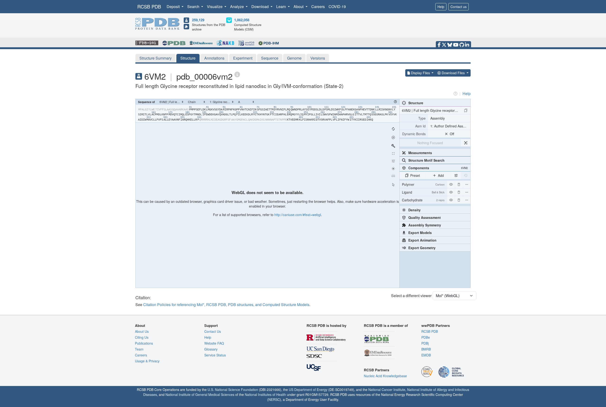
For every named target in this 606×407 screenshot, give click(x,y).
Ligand (423, 192)
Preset (415, 175)
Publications (144, 343)
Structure (188, 58)
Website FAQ (214, 343)
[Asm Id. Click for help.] (414, 126)
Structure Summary (155, 58)
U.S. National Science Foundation (233, 389)
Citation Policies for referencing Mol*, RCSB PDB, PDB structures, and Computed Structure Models (226, 304)
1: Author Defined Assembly (450, 126)
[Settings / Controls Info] (393, 161)
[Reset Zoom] (393, 129)
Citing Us (141, 337)
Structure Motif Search (426, 160)
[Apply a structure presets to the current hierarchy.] (465, 110)
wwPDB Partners (435, 325)
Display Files (420, 72)
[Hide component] (451, 184)
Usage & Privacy (147, 361)
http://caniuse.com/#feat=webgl (297, 214)
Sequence (269, 58)
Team (139, 349)
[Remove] (459, 184)
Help (440, 6)
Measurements (420, 152)
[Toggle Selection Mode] (393, 184)
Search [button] (193, 6)
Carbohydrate (423, 200)
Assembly (437, 118)
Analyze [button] (237, 6)
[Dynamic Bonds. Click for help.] (414, 134)
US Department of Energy (308, 389)
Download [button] (260, 6)
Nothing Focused (430, 142)
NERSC (274, 399)
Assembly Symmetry (424, 225)
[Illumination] (393, 168)
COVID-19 (337, 6)
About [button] (299, 6)
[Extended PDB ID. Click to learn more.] (237, 74)
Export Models (420, 232)
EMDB (426, 355)
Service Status (215, 355)
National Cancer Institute (386, 389)
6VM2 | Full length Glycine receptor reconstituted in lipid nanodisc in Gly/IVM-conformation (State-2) (431, 110)
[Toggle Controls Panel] (393, 146)
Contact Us (212, 331)
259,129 (198, 19)
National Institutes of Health (265, 394)
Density (414, 210)
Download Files (453, 72)
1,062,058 (241, 19)
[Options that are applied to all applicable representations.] (456, 175)
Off (452, 133)
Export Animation (422, 240)
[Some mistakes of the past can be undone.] (465, 175)
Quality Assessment (424, 217)
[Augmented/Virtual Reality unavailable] (393, 176)
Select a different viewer (411, 295)
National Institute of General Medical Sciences (199, 394)
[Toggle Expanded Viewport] (393, 153)
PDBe (425, 337)
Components (438, 167)
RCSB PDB (149, 6)
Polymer (423, 184)
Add (441, 175)
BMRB (426, 349)
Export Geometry (422, 247)
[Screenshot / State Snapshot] (393, 137)
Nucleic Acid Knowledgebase (385, 375)
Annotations (214, 58)
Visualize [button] (215, 6)
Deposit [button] (174, 6)
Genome (294, 58)
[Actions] (466, 184)
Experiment (242, 58)
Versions (317, 58)
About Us (142, 331)
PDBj (425, 343)
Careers (318, 6)
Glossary (211, 349)
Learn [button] (281, 6)
